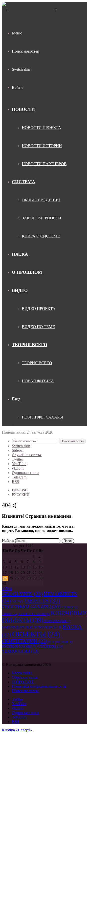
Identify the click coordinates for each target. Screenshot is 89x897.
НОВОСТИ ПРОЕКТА (41, 127)
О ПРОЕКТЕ (23, 682)
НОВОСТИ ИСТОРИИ (42, 145)
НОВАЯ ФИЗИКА (38, 381)
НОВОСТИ (23, 109)
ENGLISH (20, 490)
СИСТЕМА (23, 181)
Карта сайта (22, 673)
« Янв (7, 589)
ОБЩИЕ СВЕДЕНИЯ (41, 200)
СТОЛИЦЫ (50, 647)
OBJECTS (42, 600)
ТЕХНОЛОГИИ (20, 651)
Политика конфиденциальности (39, 686)
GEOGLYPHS (22, 594)
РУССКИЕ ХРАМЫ (19, 647)
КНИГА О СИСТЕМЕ (41, 236)
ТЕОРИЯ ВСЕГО (29, 344)
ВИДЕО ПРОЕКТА (38, 308)
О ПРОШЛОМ (27, 272)
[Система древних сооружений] (29, 11)
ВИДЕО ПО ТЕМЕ (38, 326)
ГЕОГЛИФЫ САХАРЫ (42, 417)
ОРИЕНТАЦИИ (24, 641)
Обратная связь (25, 677)
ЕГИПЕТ (9, 614)
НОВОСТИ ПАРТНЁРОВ (44, 163)
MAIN (17, 601)
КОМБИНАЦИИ (57, 621)
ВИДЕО (20, 290)
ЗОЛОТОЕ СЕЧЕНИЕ (34, 614)
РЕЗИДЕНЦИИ (60, 642)
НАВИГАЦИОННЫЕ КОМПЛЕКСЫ (32, 627)
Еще (16, 398)
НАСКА (20, 254)
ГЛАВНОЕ (69, 607)
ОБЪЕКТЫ (36, 634)
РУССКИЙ (20, 495)
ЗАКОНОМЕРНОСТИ (41, 218)
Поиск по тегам (25, 691)
